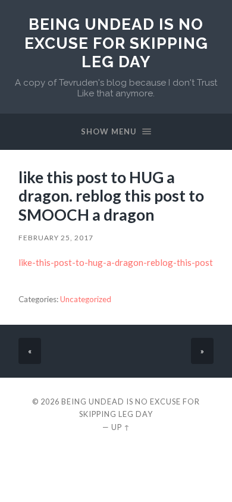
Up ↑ (120, 427)
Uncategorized (85, 299)
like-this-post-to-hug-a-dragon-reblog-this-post (115, 262)
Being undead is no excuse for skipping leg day (116, 43)
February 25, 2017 (55, 237)
